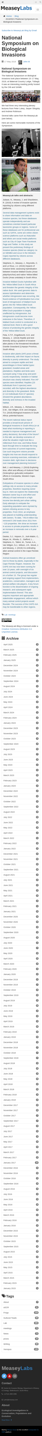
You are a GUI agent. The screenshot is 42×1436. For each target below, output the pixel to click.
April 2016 (20, 1210)
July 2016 (20, 1194)
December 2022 (20, 791)
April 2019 (20, 1021)
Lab (5, 615)
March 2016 (20, 1215)
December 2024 (20, 665)
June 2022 (20, 822)
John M (26, 62)
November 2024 (20, 671)
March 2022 (20, 838)
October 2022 (20, 801)
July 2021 (20, 880)
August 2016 (20, 1189)
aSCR (20, 1307)
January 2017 (20, 1163)
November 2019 (20, 985)
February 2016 (20, 1220)
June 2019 (20, 1011)
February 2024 (20, 718)
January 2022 (20, 849)
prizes (20, 1339)
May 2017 (20, 1142)
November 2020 (20, 922)
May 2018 (20, 1079)
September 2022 (20, 807)
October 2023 (20, 739)
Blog (17, 16)
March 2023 (20, 775)
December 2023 (20, 728)
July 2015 (20, 1257)
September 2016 (20, 1184)
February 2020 (20, 969)
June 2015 (20, 1262)
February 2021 (20, 906)
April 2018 (20, 1084)
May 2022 (20, 828)
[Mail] (14, 1376)
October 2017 (20, 1116)
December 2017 (20, 1105)
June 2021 (20, 885)
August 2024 (20, 686)
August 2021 (20, 875)
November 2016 (20, 1173)
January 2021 (20, 911)
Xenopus (20, 1349)
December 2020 (20, 917)
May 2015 (20, 1267)
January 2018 (20, 1100)
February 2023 (20, 780)
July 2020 (20, 943)
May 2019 (20, 1016)
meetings (12, 615)
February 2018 (20, 1095)
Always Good (11, 1430)
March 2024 (20, 712)
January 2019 (20, 1037)
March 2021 (20, 901)
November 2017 (20, 1110)
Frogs (20, 1313)
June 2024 (20, 697)
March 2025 (20, 650)
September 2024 (20, 681)
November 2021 (20, 859)
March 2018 (20, 1089)
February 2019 (20, 1032)
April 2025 (20, 644)
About (20, 1302)
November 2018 (20, 1047)
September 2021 (20, 869)
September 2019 (20, 995)
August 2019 (20, 1000)
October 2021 (20, 864)
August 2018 (20, 1063)
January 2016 (20, 1225)
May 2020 (20, 953)
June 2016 (20, 1199)
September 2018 (20, 1058)
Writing (20, 1344)
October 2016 (20, 1178)
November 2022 (20, 796)
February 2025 (20, 655)
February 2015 (20, 1283)
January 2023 (20, 786)
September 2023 (20, 744)
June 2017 (20, 1136)
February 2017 (20, 1157)
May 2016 (20, 1205)
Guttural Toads (20, 1318)
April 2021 (20, 896)
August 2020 (20, 938)
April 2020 (20, 958)
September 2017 (20, 1121)
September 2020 (20, 932)
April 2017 (20, 1147)
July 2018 (20, 1068)
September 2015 (20, 1246)
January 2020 (20, 974)
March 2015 (20, 1278)
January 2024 (20, 723)
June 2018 (20, 1074)
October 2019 (20, 990)
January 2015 (20, 1288)
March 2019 (20, 1027)
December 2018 (20, 1042)
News (20, 1334)
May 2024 (20, 702)
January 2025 (20, 660)
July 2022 (20, 817)
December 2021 (20, 854)
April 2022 (20, 833)
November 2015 (20, 1236)
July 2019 (20, 1006)
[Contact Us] (36, 2)
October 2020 (20, 927)
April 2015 (20, 1273)
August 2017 (20, 1126)
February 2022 (20, 843)
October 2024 (20, 676)
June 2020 (20, 948)
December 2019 (20, 979)
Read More (6, 1420)
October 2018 (20, 1053)
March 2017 (20, 1152)
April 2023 (20, 770)
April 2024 (20, 707)
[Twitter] (4, 1376)
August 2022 (20, 812)
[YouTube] (9, 1376)
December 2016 (20, 1168)
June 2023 (20, 760)
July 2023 (20, 754)
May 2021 (20, 890)
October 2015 (20, 1241)
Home (9, 16)
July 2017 (20, 1131)
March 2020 (20, 964)
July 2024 (20, 691)
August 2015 (20, 1252)
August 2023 (20, 749)
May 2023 (20, 765)
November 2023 (20, 733)
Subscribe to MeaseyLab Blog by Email (19, 30)
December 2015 (20, 1231)
